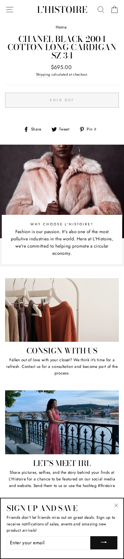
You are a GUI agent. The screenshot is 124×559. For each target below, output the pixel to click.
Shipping (43, 74)
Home (61, 27)
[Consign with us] (62, 310)
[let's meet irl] (62, 422)
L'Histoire (62, 10)
